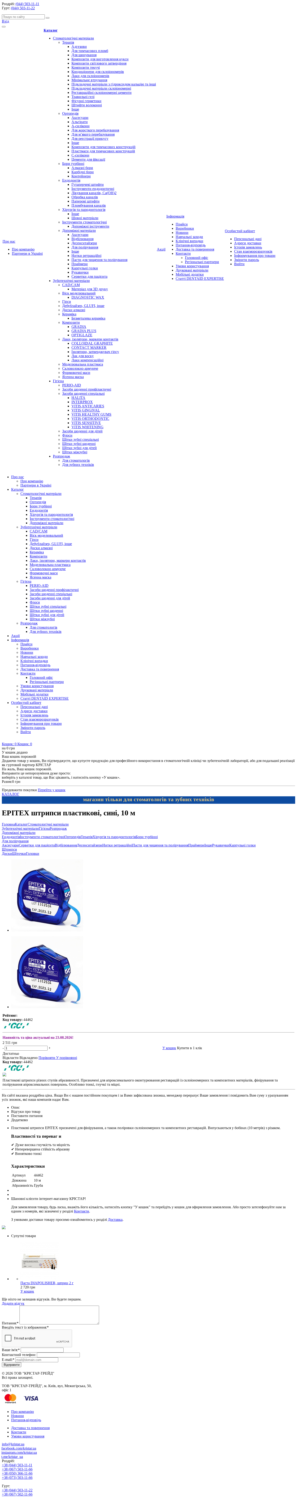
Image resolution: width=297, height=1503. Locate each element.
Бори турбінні (73, 164)
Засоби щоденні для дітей (82, 431)
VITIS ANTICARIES (87, 406)
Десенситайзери (84, 243)
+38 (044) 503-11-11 (17, 1465)
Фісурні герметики (86, 101)
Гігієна (58, 381)
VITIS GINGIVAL (85, 410)
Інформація (175, 216)
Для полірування (84, 247)
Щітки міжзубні (74, 452)
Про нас (9, 241)
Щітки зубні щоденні (79, 444)
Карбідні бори (82, 172)
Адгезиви (79, 47)
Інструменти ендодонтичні (92, 189)
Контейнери (81, 176)
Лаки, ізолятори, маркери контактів (90, 339)
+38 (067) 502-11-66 (17, 1494)
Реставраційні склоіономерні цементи (101, 93)
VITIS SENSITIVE (86, 423)
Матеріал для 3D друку (89, 289)
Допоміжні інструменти (90, 226)
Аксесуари (79, 118)
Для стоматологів (76, 460)
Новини (182, 233)
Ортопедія (70, 113)
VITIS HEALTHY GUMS (91, 414)
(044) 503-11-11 (27, 4)
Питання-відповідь (191, 245)
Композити (71, 322)
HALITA (78, 398)
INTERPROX (82, 402)
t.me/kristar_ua (12, 1457)
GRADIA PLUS (83, 331)
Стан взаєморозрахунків (253, 251)
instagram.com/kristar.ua (19, 1452)
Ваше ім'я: (11, 1350)
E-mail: (8, 1360)
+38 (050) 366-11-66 (17, 1473)
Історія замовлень (248, 247)
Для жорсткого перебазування (95, 130)
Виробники (185, 228)
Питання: (10, 1323)
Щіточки (19, 854)
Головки (32, 854)
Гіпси (66, 302)
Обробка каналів (84, 197)
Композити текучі (85, 67)
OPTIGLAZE (81, 335)
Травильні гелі (82, 97)
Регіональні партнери (202, 262)
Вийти (239, 264)
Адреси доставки (247, 243)
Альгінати (79, 122)
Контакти (183, 253)
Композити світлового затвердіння (98, 63)
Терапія (68, 42)
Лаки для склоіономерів (90, 76)
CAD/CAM (71, 285)
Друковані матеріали (192, 270)
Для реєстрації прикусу (89, 138)
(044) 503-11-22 (23, 8)
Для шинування (84, 55)
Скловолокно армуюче (80, 368)
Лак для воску (82, 356)
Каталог (51, 30)
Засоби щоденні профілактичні (86, 389)
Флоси (67, 435)
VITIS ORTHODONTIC (90, 419)
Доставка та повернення (195, 249)
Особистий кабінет (240, 231)
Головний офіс (196, 258)
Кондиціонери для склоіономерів (97, 72)
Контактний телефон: (19, 1355)
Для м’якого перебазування (93, 134)
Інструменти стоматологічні (84, 222)
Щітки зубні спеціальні (80, 439)
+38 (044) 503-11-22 (17, 1490)
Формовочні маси (76, 373)
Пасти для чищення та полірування (99, 260)
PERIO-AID (71, 385)
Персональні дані (247, 239)
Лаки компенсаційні (87, 360)
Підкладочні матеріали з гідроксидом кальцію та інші (113, 84)
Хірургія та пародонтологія (83, 210)
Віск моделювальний (79, 293)
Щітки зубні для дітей (79, 448)
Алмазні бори (82, 168)
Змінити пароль (246, 260)
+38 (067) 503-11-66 (17, 1469)
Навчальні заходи (189, 237)
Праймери (79, 264)
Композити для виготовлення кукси (100, 59)
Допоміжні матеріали (79, 230)
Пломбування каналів (88, 205)
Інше (75, 109)
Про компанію (23, 249)
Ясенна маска (73, 377)
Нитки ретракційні (86, 256)
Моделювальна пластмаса (82, 364)
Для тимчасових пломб (89, 51)
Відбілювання (82, 239)
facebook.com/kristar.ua (18, 1448)
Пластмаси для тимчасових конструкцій (103, 151)
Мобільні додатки (190, 274)
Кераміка (69, 314)
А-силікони (80, 126)
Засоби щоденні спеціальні (83, 393)
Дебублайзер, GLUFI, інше (83, 306)
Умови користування (192, 266)
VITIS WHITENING (87, 427)
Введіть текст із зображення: (25, 1327)
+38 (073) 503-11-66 (17, 1478)
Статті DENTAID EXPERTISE (200, 279)
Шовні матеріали (84, 218)
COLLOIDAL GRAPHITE (92, 343)
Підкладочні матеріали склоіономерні (101, 88)
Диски (7, 854)
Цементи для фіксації (88, 159)
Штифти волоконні (86, 105)
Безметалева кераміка (88, 318)
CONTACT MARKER (89, 348)
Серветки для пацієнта (89, 276)
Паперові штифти (85, 201)
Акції (161, 249)
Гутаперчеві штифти (87, 184)
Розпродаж (61, 456)
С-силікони (80, 155)
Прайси (182, 224)
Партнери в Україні (27, 253)
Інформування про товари (254, 256)
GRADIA (78, 327)
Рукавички (80, 272)
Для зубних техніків (78, 465)
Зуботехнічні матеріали (71, 281)
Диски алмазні (73, 310)
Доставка (115, 1220)
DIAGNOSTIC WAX (87, 297)
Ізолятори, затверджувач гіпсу (95, 352)
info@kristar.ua (13, 1444)
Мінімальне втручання (89, 80)
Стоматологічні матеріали (73, 38)
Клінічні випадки (189, 241)
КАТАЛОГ (10, 794)
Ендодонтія (71, 180)
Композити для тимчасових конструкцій (103, 147)
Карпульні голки (84, 268)
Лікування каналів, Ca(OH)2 (93, 193)
